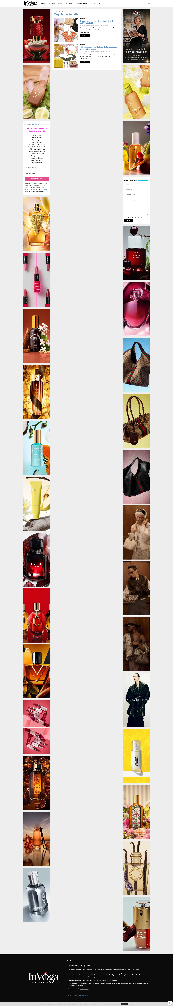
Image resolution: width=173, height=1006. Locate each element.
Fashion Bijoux (82, 3)
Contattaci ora (84, 989)
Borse (60, 3)
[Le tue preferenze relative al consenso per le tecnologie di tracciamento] (170, 1003)
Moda (43, 3)
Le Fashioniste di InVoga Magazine (90, 25)
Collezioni (94, 3)
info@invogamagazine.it (81, 995)
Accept (124, 1004)
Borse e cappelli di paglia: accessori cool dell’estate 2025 (96, 22)
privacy (46, 189)
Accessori (69, 3)
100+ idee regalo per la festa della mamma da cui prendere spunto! (98, 48)
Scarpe (51, 3)
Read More (132, 1004)
